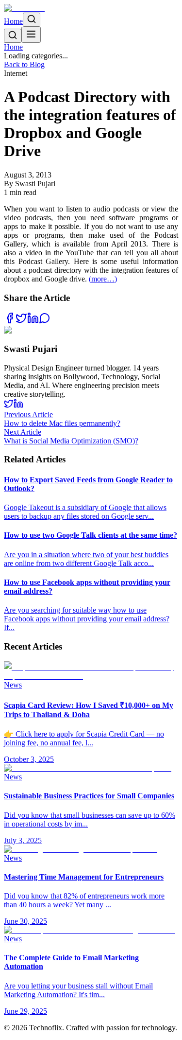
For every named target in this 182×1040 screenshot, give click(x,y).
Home (13, 21)
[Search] (31, 20)
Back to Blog (24, 64)
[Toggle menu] (31, 35)
